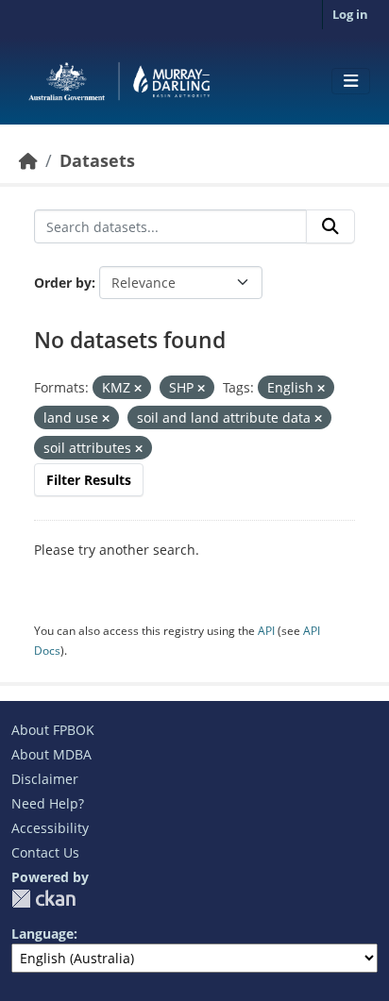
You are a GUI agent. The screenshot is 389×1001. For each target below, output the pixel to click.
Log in (350, 14)
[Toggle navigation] (350, 81)
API (266, 631)
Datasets (97, 160)
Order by (63, 283)
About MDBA (51, 754)
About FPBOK (52, 730)
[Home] (28, 160)
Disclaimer (44, 779)
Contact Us (45, 852)
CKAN (43, 899)
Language (42, 934)
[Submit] (330, 226)
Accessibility (50, 828)
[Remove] (138, 388)
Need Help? (47, 803)
